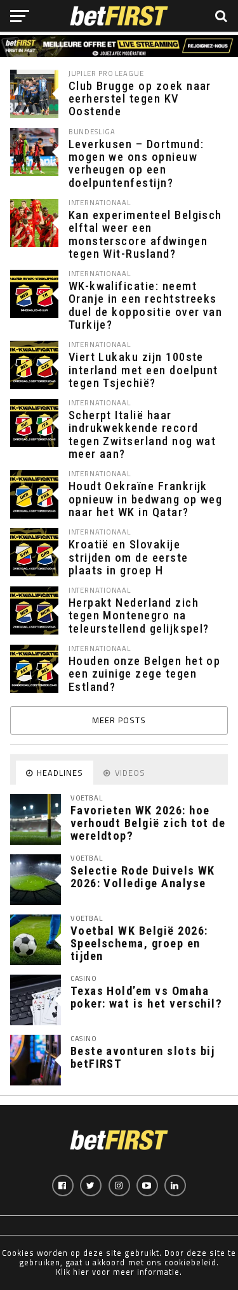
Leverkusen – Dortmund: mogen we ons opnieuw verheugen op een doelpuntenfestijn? (136, 163)
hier (81, 1271)
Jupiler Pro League (106, 73)
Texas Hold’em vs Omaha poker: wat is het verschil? (146, 997)
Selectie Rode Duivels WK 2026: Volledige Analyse (142, 877)
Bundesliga (92, 131)
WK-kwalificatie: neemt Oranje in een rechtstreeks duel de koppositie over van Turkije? (146, 305)
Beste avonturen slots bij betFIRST (142, 1057)
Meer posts (119, 720)
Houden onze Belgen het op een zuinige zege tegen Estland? (145, 674)
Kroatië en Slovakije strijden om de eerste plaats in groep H (128, 557)
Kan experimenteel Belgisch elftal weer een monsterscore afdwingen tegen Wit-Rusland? (145, 234)
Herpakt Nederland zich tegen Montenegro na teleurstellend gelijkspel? (139, 616)
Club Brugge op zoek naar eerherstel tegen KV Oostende (140, 99)
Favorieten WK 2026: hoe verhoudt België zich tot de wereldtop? (148, 823)
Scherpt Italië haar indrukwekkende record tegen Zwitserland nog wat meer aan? (142, 434)
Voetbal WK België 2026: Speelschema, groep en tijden (139, 943)
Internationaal (100, 202)
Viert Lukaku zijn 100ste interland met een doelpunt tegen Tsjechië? (143, 370)
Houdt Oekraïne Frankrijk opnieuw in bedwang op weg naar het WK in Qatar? (146, 499)
